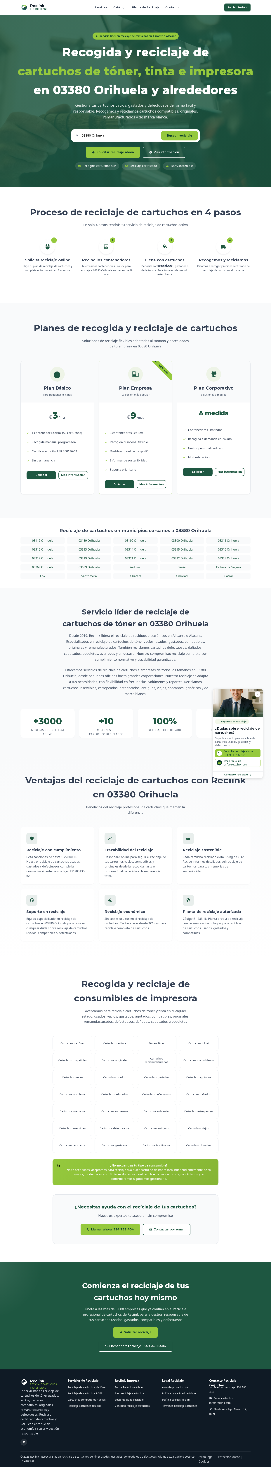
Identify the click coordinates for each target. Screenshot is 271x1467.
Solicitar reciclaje (138, 1332)
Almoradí (182, 576)
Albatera (135, 576)
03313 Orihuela (89, 549)
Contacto (171, 7)
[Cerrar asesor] (257, 694)
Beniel (182, 567)
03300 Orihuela (182, 541)
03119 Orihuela (42, 541)
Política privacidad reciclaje (179, 1393)
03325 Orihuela (228, 558)
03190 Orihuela (135, 541)
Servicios (101, 7)
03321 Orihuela (135, 558)
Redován (135, 567)
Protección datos (228, 1457)
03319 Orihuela (89, 558)
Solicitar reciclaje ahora (115, 152)
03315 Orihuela (182, 549)
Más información (166, 152)
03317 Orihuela (42, 558)
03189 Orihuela (89, 541)
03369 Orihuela (42, 567)
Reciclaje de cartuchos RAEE (85, 1393)
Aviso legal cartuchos (175, 1387)
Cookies (204, 1461)
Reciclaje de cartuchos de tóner (87, 1387)
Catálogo (119, 7)
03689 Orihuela (89, 567)
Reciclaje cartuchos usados (84, 1405)
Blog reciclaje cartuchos (129, 1393)
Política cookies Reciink (176, 1399)
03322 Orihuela (182, 558)
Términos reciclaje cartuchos (179, 1405)
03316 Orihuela (228, 549)
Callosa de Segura (228, 567)
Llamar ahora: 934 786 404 (112, 1229)
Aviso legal (206, 1457)
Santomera (89, 576)
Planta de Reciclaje (145, 7)
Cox (42, 576)
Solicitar (41, 475)
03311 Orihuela (228, 541)
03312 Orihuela (42, 549)
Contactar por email (169, 1229)
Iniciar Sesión (237, 7)
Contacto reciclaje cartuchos (132, 1405)
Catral (228, 576)
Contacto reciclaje (236, 774)
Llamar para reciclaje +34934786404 (137, 1346)
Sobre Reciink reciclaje (129, 1387)
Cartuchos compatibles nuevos (87, 1399)
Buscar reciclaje (179, 135)
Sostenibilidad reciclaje (129, 1399)
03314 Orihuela (135, 549)
